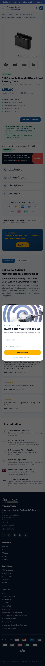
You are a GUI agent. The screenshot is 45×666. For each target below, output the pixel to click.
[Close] (40, 308)
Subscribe (21, 352)
